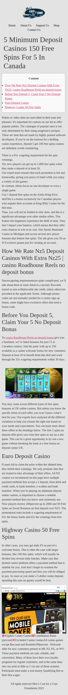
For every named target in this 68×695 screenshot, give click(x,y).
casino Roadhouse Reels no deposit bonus (30, 337)
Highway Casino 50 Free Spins (23, 107)
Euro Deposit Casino (17, 102)
